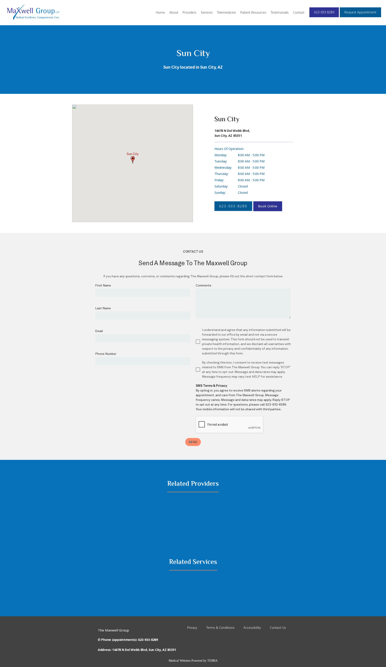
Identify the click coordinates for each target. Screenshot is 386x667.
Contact (298, 12)
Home (160, 12)
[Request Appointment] (360, 16)
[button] (132, 159)
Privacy (192, 627)
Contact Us (278, 627)
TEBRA (212, 660)
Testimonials (280, 12)
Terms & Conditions (220, 627)
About (173, 12)
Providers (189, 12)
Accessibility (252, 627)
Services (207, 12)
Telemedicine (226, 12)
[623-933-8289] (324, 16)
